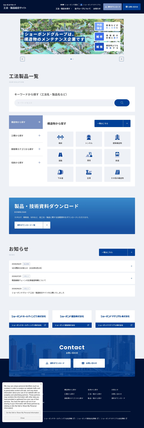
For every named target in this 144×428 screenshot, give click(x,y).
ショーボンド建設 (71, 4)
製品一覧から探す (95, 398)
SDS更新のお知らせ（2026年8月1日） (27, 268)
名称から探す (17, 162)
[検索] (122, 102)
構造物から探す (18, 122)
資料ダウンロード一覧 (26, 225)
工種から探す (17, 135)
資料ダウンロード (114, 7)
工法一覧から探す (95, 394)
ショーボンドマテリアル (92, 4)
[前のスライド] (22, 59)
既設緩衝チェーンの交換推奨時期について (29, 280)
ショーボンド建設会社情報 (87, 418)
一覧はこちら (102, 123)
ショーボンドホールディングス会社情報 (59, 418)
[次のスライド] (121, 59)
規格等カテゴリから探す (22, 149)
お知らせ (114, 389)
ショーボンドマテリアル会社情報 (114, 418)
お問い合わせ (133, 7)
